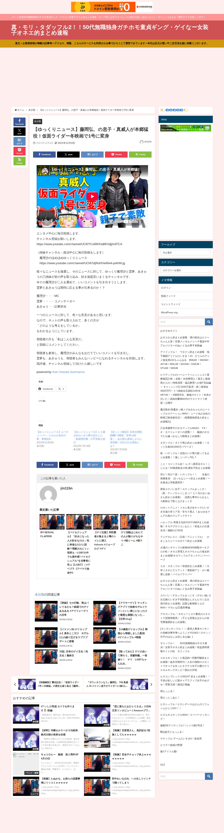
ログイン (166, 288)
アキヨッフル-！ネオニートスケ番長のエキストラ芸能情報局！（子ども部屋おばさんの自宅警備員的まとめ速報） (185, 618)
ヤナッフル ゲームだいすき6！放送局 (181, 738)
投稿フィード (168, 296)
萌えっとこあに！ (170, 697)
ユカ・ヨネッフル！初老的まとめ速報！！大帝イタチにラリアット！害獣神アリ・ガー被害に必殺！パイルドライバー (184, 570)
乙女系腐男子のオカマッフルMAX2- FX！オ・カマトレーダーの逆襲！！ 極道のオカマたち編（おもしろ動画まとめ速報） (184, 432)
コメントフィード (171, 304)
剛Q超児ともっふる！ (172, 732)
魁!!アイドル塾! (168, 751)
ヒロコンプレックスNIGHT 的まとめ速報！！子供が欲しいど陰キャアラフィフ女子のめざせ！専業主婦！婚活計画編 (185, 680)
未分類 (37, 121)
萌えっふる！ (167, 691)
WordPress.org (169, 312)
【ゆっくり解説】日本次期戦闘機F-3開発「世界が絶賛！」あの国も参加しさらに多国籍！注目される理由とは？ (126, 439)
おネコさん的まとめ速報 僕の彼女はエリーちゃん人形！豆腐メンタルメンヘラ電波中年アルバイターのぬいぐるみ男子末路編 (184, 341)
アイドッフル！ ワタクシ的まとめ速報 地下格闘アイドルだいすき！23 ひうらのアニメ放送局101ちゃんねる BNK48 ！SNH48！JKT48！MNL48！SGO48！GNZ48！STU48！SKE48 (185, 360)
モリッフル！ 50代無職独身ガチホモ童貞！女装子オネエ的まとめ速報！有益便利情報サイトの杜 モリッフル (184, 647)
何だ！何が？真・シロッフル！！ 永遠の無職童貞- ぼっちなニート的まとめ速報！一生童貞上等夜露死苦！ (185, 478)
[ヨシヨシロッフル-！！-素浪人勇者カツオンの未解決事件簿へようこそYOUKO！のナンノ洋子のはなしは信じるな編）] (185, 632)
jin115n (148, 142)
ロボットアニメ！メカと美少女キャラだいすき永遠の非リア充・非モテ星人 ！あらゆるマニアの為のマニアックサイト (185, 511)
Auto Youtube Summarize (68, 371)
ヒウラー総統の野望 (171, 745)
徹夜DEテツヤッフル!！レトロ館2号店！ (182, 725)
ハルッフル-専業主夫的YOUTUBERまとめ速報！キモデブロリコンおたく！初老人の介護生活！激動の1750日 (184, 526)
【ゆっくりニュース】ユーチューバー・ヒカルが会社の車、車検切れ (52, 435)
